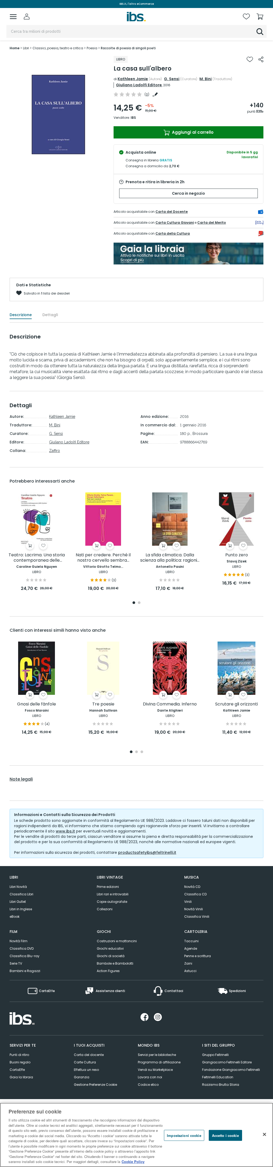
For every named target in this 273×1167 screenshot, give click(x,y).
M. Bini (205, 78)
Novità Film (18, 941)
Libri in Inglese (21, 909)
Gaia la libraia (21, 1077)
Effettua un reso (86, 1069)
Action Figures (108, 971)
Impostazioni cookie (184, 1135)
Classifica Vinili (196, 916)
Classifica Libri (21, 894)
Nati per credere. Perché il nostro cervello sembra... (103, 557)
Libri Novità (18, 886)
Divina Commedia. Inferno (170, 704)
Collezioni (105, 909)
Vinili (188, 901)
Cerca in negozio (188, 193)
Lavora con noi (150, 1077)
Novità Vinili (193, 909)
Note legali (21, 779)
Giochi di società (111, 956)
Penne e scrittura (197, 956)
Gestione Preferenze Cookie (95, 1084)
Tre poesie (103, 704)
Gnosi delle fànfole (36, 704)
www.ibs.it (65, 831)
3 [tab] (142, 752)
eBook (14, 916)
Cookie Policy (133, 1161)
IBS (133, 117)
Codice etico (148, 1084)
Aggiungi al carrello (192, 132)
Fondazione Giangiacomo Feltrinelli (231, 1069)
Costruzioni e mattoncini (117, 941)
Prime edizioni (108, 886)
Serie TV (16, 963)
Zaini (188, 963)
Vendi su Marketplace (155, 1069)
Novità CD (192, 886)
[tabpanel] (36, 542)
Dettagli (50, 314)
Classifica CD (195, 894)
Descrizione (21, 314)
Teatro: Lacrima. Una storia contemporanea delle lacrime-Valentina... (37, 557)
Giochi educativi (110, 948)
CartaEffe (17, 1069)
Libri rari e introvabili (113, 894)
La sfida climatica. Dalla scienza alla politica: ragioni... (169, 557)
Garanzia (81, 1077)
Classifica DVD (22, 948)
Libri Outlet (18, 901)
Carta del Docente (171, 211)
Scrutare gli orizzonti (236, 704)
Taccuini (191, 941)
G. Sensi (171, 78)
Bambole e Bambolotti (115, 963)
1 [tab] (134, 603)
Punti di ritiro (19, 1054)
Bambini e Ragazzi (25, 971)
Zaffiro (54, 450)
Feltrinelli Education (217, 1077)
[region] (136, 1135)
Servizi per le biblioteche (157, 1054)
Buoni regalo (20, 1062)
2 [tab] (139, 603)
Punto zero (236, 555)
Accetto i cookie (225, 1135)
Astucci (190, 971)
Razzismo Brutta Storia (220, 1084)
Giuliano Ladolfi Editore (139, 85)
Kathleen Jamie (133, 78)
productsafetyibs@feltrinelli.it (147, 852)
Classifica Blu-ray (24, 956)
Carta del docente (89, 1054)
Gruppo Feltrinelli (215, 1054)
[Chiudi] (264, 1134)
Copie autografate (112, 901)
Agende (190, 948)
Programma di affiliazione (159, 1062)
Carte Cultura (85, 1062)
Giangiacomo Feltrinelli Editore (227, 1062)
